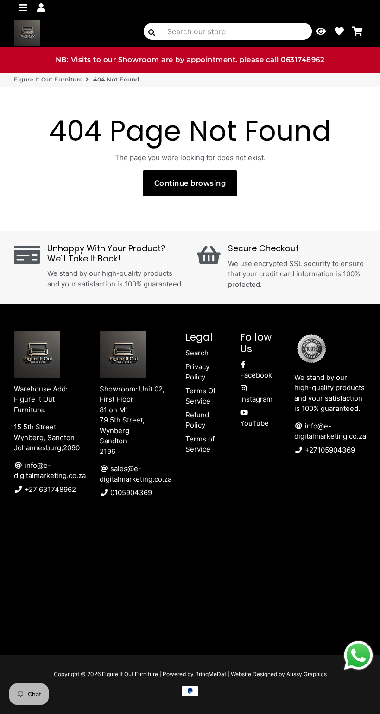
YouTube (254, 423)
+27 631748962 (49, 489)
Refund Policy (197, 420)
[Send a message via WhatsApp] (358, 655)
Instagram (256, 399)
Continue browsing (190, 183)
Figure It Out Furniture (48, 79)
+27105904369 (329, 450)
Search (197, 352)
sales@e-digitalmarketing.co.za (135, 474)
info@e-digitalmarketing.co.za (50, 470)
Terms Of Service (200, 396)
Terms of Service (200, 444)
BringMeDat (210, 674)
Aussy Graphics (306, 674)
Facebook (256, 375)
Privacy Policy (197, 372)
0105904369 (130, 492)
